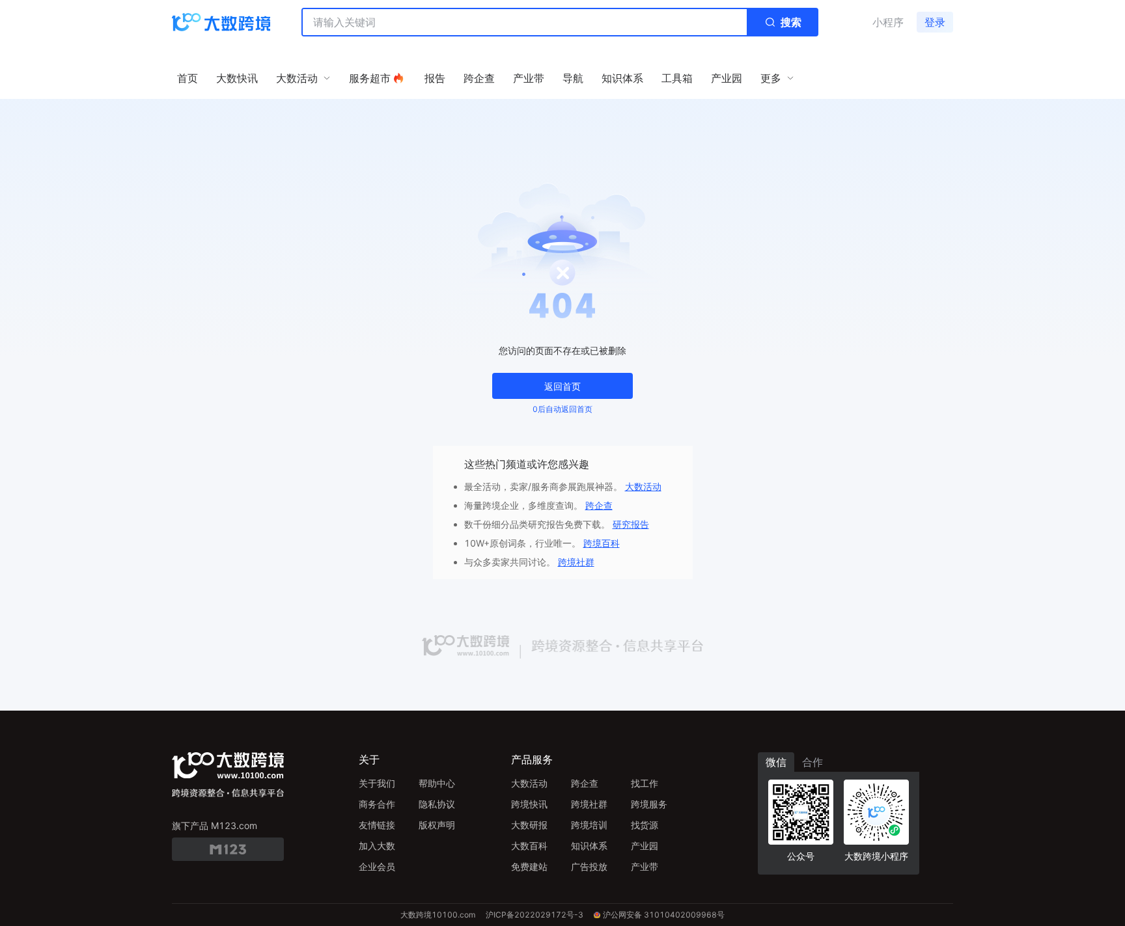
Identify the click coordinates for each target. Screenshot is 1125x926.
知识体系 (589, 845)
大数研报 (529, 824)
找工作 (644, 783)
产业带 (644, 866)
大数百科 (529, 845)
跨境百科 (601, 543)
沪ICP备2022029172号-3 (534, 914)
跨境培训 (589, 824)
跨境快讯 (529, 804)
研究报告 (631, 524)
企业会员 (377, 866)
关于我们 (377, 783)
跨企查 (599, 505)
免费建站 (529, 866)
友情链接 (377, 824)
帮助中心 (437, 783)
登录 (934, 22)
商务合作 (377, 804)
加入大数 (377, 845)
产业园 (644, 845)
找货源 (644, 824)
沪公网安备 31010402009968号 (664, 914)
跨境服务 (649, 804)
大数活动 (643, 486)
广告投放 (589, 866)
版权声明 (437, 824)
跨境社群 (576, 561)
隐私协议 (437, 804)
